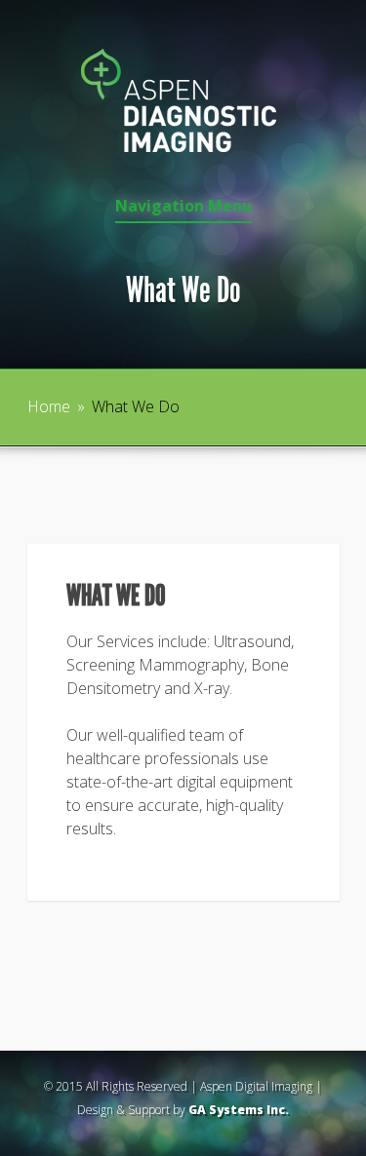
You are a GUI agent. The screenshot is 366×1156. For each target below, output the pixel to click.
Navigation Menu (183, 207)
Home (48, 406)
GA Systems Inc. (238, 1109)
